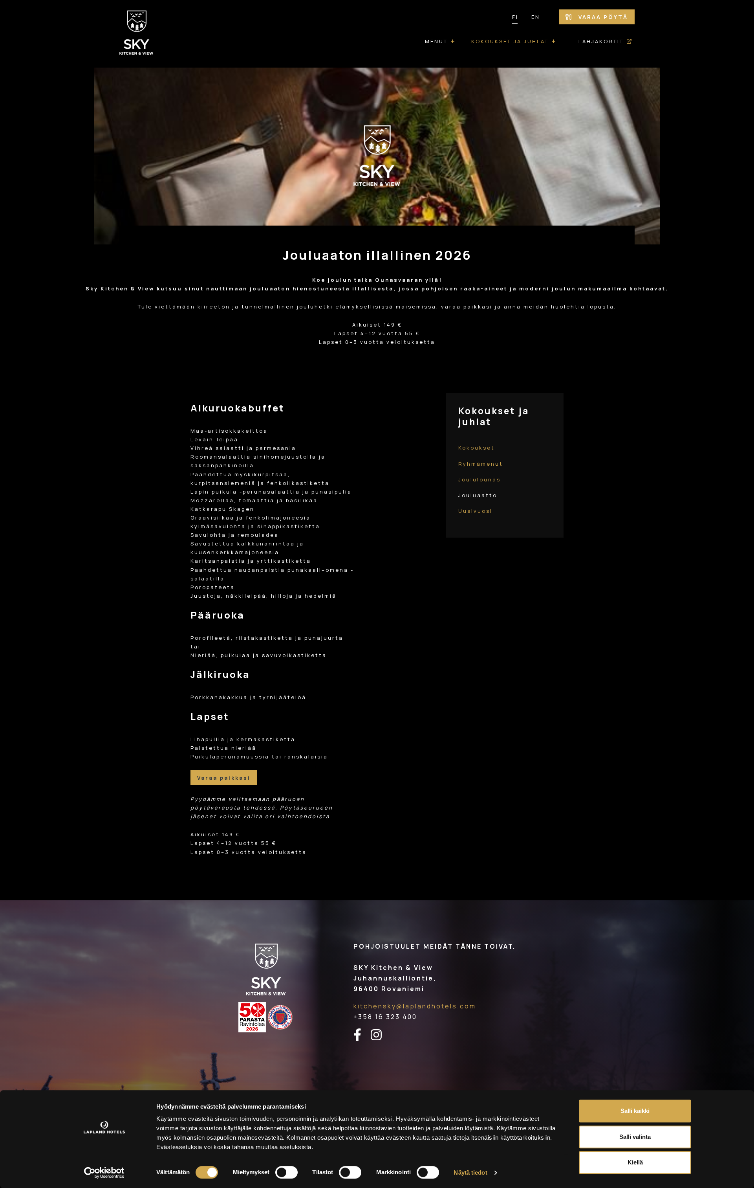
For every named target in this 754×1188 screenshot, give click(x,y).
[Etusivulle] (136, 33)
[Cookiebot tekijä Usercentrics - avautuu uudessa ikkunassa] (104, 1173)
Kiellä (635, 1162)
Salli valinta (635, 1136)
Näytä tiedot (470, 1172)
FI (515, 16)
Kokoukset (476, 447)
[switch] (286, 1172)
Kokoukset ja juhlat (510, 41)
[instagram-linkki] (381, 1035)
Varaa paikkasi (224, 777)
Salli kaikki (635, 1110)
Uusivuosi (475, 510)
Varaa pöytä (602, 16)
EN (535, 16)
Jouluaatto (477, 495)
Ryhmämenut (480, 463)
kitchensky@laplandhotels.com (414, 1006)
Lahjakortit (601, 41)
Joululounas (479, 479)
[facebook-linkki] (362, 1035)
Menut (436, 41)
